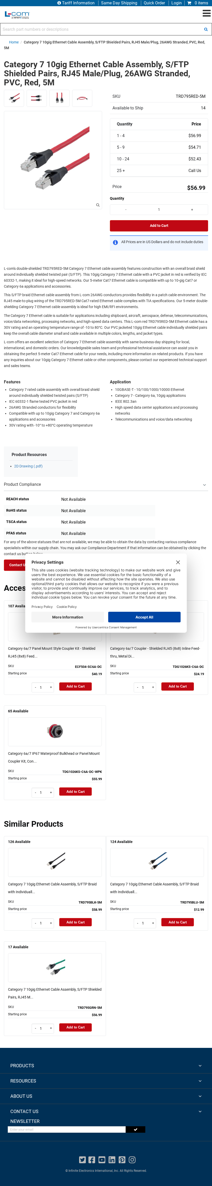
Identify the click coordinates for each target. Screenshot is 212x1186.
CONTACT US (24, 1111)
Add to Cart (159, 225)
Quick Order (154, 3)
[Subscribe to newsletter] (135, 1129)
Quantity (117, 198)
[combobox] (106, 29)
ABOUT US (21, 1096)
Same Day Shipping (119, 3)
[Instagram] (132, 1160)
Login (176, 3)
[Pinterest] (122, 1160)
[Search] (206, 29)
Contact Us (18, 565)
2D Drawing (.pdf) (28, 466)
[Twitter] (82, 1160)
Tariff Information (78, 3)
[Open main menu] (207, 13)
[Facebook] (91, 1160)
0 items (201, 3)
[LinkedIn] (112, 1160)
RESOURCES (23, 1081)
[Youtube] (102, 1160)
